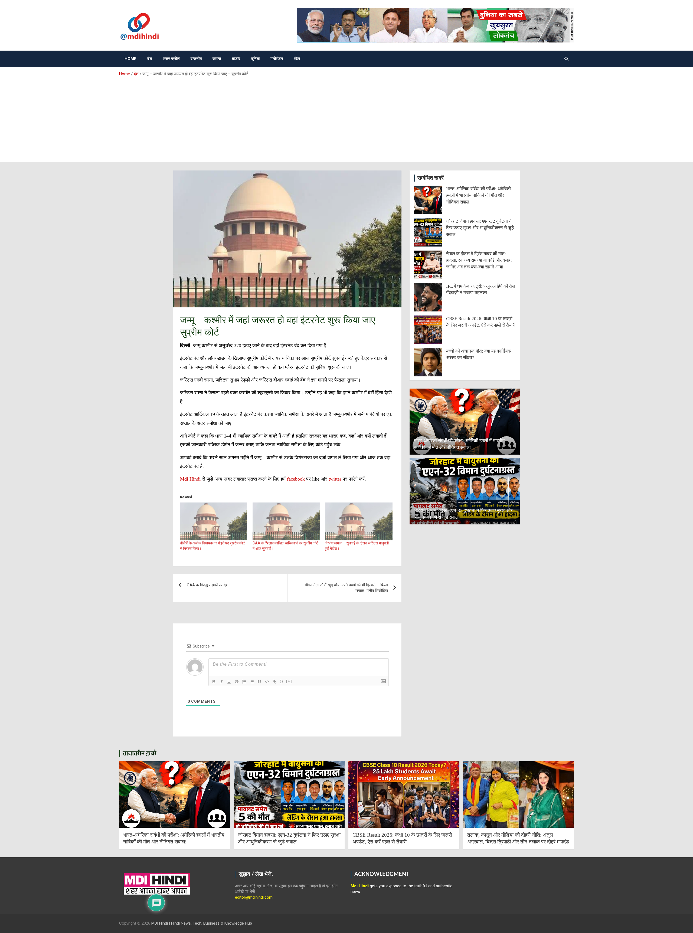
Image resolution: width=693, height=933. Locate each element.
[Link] (274, 681)
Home (130, 58)
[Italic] (221, 681)
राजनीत (196, 58)
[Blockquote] (259, 681)
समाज (217, 58)
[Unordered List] (252, 681)
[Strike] (236, 681)
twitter (336, 479)
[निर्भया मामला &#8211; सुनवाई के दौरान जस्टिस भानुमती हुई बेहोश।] (359, 521)
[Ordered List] (244, 681)
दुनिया (255, 58)
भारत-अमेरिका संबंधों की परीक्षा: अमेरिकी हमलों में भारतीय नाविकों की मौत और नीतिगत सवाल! (478, 195)
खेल (297, 58)
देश (149, 58)
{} (281, 681)
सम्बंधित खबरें (430, 178)
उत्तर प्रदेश (171, 58)
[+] (289, 681)
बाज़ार (236, 58)
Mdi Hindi (190, 479)
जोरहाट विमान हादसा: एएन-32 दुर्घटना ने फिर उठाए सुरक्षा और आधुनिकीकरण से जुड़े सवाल (480, 228)
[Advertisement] (346, 117)
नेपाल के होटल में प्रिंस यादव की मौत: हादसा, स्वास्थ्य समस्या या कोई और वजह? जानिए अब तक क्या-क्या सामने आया (479, 260)
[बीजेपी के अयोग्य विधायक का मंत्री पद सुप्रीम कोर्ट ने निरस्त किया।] (213, 521)
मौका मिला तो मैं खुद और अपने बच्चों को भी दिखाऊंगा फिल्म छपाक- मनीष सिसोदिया (346, 588)
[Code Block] (267, 681)
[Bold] (214, 681)
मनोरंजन (276, 58)
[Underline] (229, 681)
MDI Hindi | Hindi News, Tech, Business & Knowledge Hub (201, 923)
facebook (296, 479)
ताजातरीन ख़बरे (140, 753)
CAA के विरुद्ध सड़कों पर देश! (208, 585)
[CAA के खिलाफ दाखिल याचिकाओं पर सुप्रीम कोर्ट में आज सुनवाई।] (286, 521)
